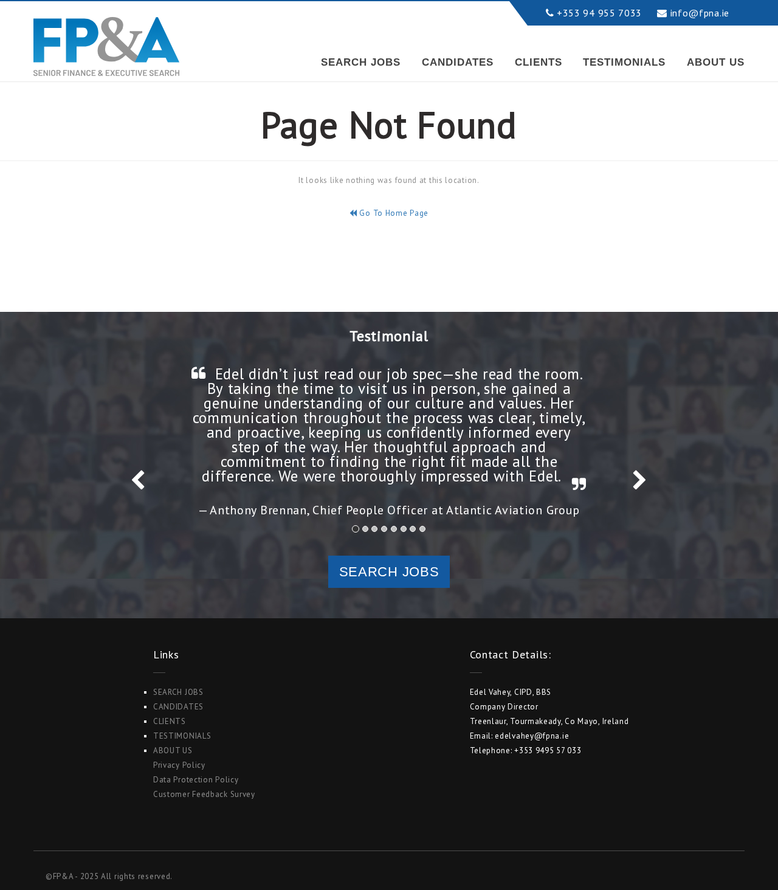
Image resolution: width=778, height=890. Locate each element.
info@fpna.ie (699, 13)
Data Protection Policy (195, 779)
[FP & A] (106, 35)
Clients (538, 62)
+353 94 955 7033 (599, 13)
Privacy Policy (179, 765)
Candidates (458, 62)
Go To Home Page (393, 213)
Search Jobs (361, 62)
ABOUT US (716, 62)
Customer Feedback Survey (204, 794)
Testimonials (624, 62)
